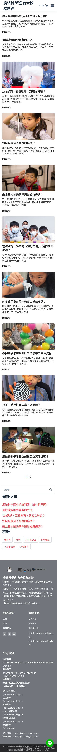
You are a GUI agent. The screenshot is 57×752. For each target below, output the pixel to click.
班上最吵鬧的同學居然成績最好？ (22, 194)
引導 (18, 539)
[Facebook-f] (9, 634)
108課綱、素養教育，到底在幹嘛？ (24, 91)
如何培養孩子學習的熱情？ (18, 143)
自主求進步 (9, 546)
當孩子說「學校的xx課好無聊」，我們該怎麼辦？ (27, 248)
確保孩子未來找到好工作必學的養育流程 (27, 353)
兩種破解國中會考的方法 (17, 40)
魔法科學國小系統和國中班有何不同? (25, 16)
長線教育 (24, 546)
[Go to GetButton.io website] (50, 749)
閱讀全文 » (6, 32)
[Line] (4, 634)
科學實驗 (45, 539)
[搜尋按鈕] (50, 489)
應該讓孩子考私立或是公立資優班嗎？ (25, 456)
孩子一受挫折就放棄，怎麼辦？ (21, 405)
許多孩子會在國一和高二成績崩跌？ (24, 301)
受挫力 (7, 539)
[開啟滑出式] (52, 5)
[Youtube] (14, 634)
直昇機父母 (30, 539)
